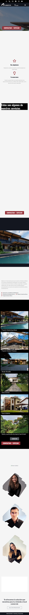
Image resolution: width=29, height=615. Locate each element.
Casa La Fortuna (5, 392)
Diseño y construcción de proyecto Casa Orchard (14, 434)
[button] (25, 5)
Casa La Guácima (6, 413)
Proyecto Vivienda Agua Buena (9, 330)
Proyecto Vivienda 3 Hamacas (9, 351)
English (17, 5)
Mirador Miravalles (6, 372)
